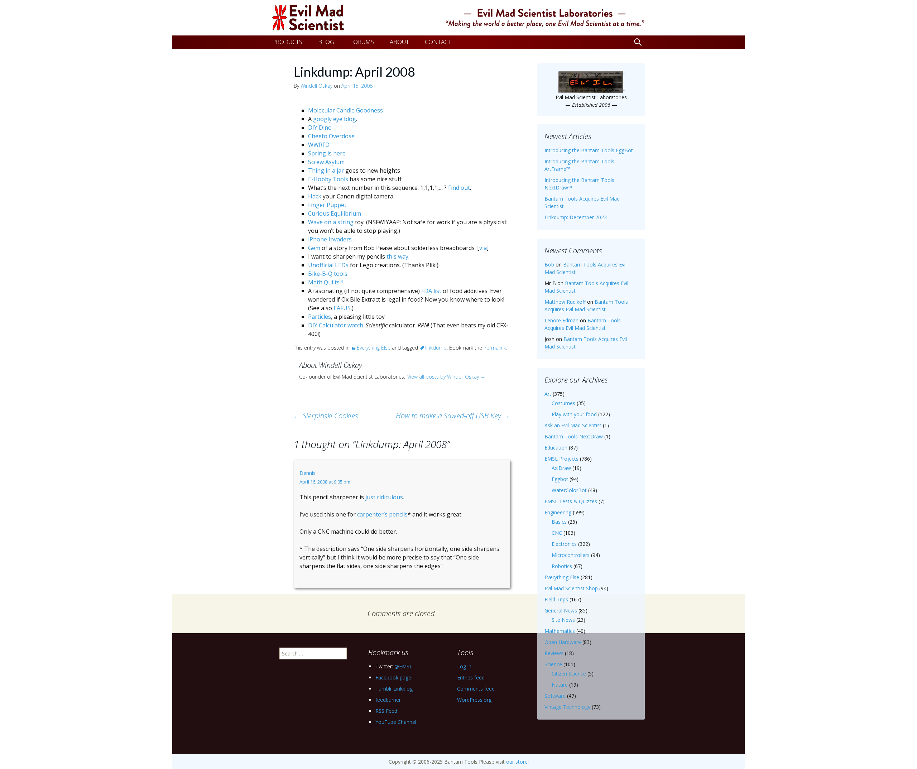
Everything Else (373, 347)
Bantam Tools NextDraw (573, 436)
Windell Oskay (316, 85)
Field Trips (556, 599)
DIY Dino (320, 127)
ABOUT (399, 42)
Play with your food (574, 414)
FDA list (431, 291)
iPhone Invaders (330, 239)
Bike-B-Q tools (327, 274)
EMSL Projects (561, 458)
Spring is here (327, 153)
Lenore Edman (561, 320)
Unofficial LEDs (328, 265)
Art (547, 393)
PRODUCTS (287, 42)
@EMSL (403, 666)
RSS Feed (386, 710)
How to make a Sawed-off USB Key (453, 415)
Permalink (495, 347)
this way (397, 256)
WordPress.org (474, 699)
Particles (319, 317)
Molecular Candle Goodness (345, 110)
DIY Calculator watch (335, 325)
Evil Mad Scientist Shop (571, 588)
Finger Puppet (327, 205)
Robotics (562, 566)
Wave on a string (331, 222)
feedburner (388, 699)
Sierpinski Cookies (326, 415)
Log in (464, 666)
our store (517, 761)
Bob (549, 264)
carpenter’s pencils (382, 514)
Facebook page (393, 677)
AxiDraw (561, 468)
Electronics (564, 543)
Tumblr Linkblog (394, 688)
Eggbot (560, 479)
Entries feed (471, 677)
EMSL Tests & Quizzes (570, 501)
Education (555, 447)
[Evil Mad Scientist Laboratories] (458, 17)
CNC (557, 532)
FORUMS (362, 42)
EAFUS (342, 308)
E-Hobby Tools (328, 179)
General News (560, 610)
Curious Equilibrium (334, 213)
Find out (459, 188)
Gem (314, 248)
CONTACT (438, 42)
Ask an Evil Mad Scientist (572, 425)
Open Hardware (562, 642)
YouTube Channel (395, 721)
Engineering (557, 512)
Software (555, 695)
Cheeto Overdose (331, 136)
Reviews (553, 653)
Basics (559, 521)
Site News (563, 619)
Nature (560, 684)
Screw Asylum (326, 162)
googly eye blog (334, 119)
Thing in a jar (326, 170)
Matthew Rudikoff (565, 301)
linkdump (436, 347)
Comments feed (476, 688)
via (483, 248)
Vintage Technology (567, 706)
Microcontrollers (571, 555)
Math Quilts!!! (325, 282)
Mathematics (559, 631)
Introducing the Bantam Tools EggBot (588, 150)
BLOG (326, 42)
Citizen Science (569, 673)
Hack (314, 196)
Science (553, 664)
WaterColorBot (569, 490)
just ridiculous (384, 497)
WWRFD (319, 145)
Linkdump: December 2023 (575, 217)
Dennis (307, 473)
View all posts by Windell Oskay (446, 376)
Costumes (563, 403)
